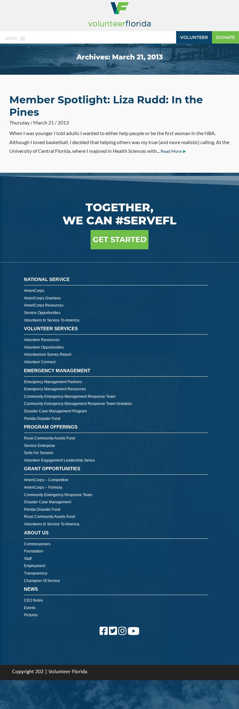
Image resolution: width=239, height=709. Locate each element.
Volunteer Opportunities (44, 347)
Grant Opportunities (52, 468)
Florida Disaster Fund (42, 418)
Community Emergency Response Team (58, 495)
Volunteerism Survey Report (47, 354)
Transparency (35, 573)
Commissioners (37, 544)
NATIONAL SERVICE (47, 279)
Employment (34, 566)
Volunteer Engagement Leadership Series (59, 460)
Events (29, 608)
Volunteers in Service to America (51, 320)
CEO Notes (33, 600)
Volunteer (194, 37)
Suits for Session (39, 453)
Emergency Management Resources (55, 389)
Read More (171, 151)
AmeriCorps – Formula (43, 487)
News (31, 589)
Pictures (31, 615)
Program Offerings (50, 427)
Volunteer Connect (39, 362)
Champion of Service (42, 581)
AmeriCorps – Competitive (46, 480)
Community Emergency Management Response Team (69, 396)
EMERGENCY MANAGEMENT (57, 370)
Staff (27, 558)
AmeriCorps (34, 291)
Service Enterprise (39, 446)
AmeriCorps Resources (43, 305)
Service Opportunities (42, 313)
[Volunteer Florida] (119, 27)
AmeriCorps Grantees (42, 298)
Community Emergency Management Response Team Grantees (78, 403)
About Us (36, 532)
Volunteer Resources (41, 340)
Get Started (120, 239)
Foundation (33, 551)
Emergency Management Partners (53, 382)
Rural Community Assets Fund (49, 438)
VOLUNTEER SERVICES (51, 328)
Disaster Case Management (47, 502)
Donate (225, 37)
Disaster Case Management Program (55, 411)
